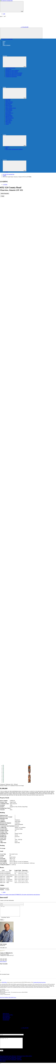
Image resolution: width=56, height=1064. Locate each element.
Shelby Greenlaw (9, 101)
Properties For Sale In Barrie (11, 71)
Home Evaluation (6, 45)
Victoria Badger (8, 110)
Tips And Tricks (6, 1018)
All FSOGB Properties (10, 68)
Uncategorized (6, 1019)
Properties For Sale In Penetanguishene (13, 72)
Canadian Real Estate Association (39, 982)
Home (4, 41)
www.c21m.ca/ (3, 961)
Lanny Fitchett (8, 106)
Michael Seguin (8, 105)
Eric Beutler (8, 99)
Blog (6, 148)
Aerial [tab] (4, 892)
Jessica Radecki (8, 109)
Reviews (7, 146)
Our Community (6, 1016)
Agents (4, 87)
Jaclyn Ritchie (8, 119)
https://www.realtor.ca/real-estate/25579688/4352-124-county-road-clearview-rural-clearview (20, 894)
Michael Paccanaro (9, 117)
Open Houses (8, 69)
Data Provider (2, 991)
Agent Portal (8, 122)
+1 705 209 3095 (24, 1027)
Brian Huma (8, 114)
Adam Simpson (8, 120)
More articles (3, 1060)
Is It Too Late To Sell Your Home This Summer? (10, 1058)
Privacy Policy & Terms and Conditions (14, 149)
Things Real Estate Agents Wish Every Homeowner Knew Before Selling (16, 1056)
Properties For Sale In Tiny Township (13, 74)
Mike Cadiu (8, 121)
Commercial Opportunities (11, 76)
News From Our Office (8, 1014)
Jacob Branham (8, 115)
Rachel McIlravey (9, 113)
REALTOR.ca (4, 982)
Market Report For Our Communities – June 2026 (11, 1059)
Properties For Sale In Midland (12, 70)
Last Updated (2, 989)
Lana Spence (8, 111)
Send (2, 919)
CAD (22, 11)
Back (25, 66)
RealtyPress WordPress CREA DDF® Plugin (8, 997)
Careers (7, 124)
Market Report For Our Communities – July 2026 (11, 1057)
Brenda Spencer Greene (10, 108)
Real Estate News (6, 1017)
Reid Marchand (8, 103)
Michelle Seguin (8, 116)
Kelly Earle (7, 100)
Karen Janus (8, 104)
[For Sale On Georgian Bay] (6, 0)
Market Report (6, 1013)
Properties (5, 55)
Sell (3, 44)
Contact (4, 134)
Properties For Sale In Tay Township (13, 75)
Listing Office (2, 993)
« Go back (5, 184)
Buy (4, 42)
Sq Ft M (3, 16)
